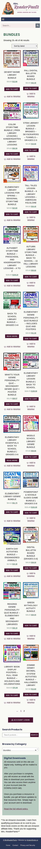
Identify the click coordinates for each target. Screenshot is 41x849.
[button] (3, 19)
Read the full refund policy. (16, 809)
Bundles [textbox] (19, 750)
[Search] (38, 25)
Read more (12, 336)
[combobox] (20, 749)
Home (8, 845)
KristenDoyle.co (32, 840)
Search (34, 735)
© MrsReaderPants (10, 840)
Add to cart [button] (12, 89)
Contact (15, 845)
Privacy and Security (27, 845)
